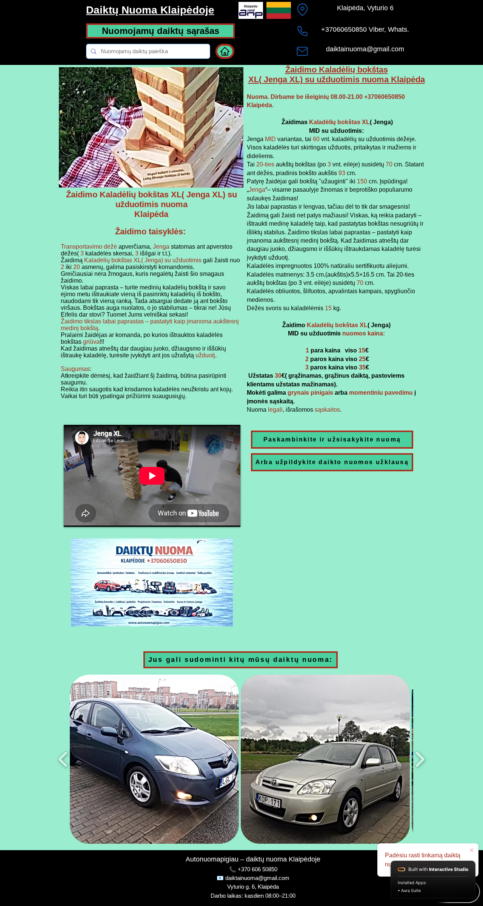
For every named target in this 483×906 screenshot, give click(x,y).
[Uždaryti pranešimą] (472, 850)
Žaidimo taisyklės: (150, 231)
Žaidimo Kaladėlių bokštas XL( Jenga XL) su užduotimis (151, 199)
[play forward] (419, 759)
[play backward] (63, 759)
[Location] (302, 9)
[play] (227, 181)
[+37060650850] (302, 30)
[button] (154, 759)
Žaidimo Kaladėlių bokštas (336, 69)
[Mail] (302, 51)
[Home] (224, 51)
